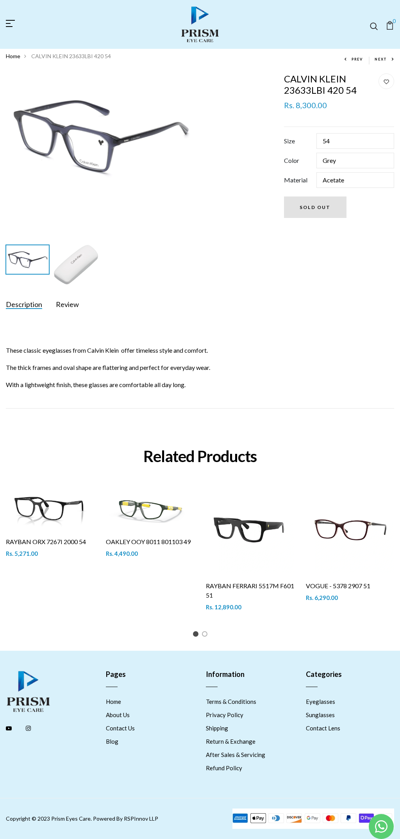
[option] (100, 136)
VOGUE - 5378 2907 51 (338, 585)
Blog (112, 741)
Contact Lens (323, 728)
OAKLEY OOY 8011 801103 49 (148, 541)
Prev (357, 59)
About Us (118, 714)
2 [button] (206, 635)
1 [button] (197, 635)
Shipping (217, 728)
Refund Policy (224, 767)
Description (24, 304)
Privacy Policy (224, 714)
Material (295, 180)
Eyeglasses (320, 701)
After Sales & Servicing (235, 754)
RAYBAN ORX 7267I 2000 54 (46, 541)
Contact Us (120, 728)
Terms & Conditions (231, 701)
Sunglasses (320, 714)
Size (289, 141)
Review (67, 304)
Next (381, 59)
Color (291, 160)
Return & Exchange (230, 741)
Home (13, 56)
